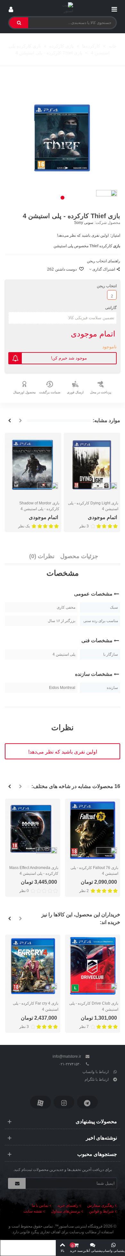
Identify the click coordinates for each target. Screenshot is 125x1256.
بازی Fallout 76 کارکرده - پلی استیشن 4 (94, 870)
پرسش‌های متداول (65, 1211)
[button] (62, 198)
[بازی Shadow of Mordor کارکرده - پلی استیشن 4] (33, 465)
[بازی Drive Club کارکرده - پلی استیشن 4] (92, 966)
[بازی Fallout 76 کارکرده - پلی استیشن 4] (92, 830)
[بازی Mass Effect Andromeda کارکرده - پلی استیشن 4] (32, 830)
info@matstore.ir (67, 1056)
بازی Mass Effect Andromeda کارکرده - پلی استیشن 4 (33, 870)
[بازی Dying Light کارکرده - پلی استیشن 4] (92, 465)
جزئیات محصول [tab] (79, 556)
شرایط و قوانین (101, 1211)
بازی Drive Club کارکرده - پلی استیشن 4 (93, 1006)
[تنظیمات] (11, 8)
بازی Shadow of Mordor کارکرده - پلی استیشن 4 (39, 506)
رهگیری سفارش (100, 1205)
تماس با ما (40, 1205)
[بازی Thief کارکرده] (62, 138)
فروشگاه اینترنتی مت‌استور (81, 1226)
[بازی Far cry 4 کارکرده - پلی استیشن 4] (32, 966)
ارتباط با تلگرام (97, 1079)
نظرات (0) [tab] (41, 556)
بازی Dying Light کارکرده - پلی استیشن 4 (93, 506)
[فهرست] (114, 8)
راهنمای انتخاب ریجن (103, 261)
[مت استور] (62, 8)
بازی (116, 246)
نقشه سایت (32, 1211)
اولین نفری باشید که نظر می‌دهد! (83, 235)
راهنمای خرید (67, 1205)
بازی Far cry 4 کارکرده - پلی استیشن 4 (35, 1006)
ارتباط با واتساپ (95, 1072)
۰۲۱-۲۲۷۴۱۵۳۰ (70, 1064)
